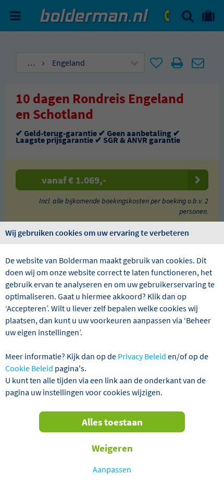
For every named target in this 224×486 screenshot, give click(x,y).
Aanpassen (112, 469)
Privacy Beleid (142, 356)
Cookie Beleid (29, 368)
